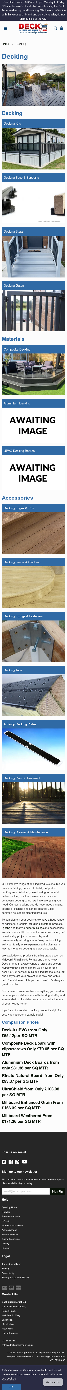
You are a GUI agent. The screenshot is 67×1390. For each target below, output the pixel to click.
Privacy (5, 1268)
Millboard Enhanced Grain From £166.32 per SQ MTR (32, 1105)
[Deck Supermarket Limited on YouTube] (24, 1161)
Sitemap (6, 1247)
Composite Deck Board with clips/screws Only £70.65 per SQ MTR (33, 1048)
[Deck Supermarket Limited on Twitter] (4, 1161)
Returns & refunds (11, 1216)
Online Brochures (11, 1238)
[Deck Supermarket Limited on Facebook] (11, 1161)
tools (29, 932)
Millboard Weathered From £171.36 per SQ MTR (27, 1118)
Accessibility (8, 1272)
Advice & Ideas (9, 1229)
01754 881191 (9, 1340)
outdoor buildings (33, 928)
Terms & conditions (11, 1263)
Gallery (5, 1243)
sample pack (34, 1014)
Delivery (6, 1211)
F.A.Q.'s (5, 1220)
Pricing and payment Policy (15, 1277)
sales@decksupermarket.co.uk (17, 1344)
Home (5, 44)
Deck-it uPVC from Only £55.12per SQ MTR (24, 1032)
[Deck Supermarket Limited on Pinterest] (17, 1161)
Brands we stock (10, 1234)
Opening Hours (9, 1207)
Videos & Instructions (12, 1225)
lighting (6, 928)
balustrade (45, 924)
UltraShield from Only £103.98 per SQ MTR (30, 1091)
